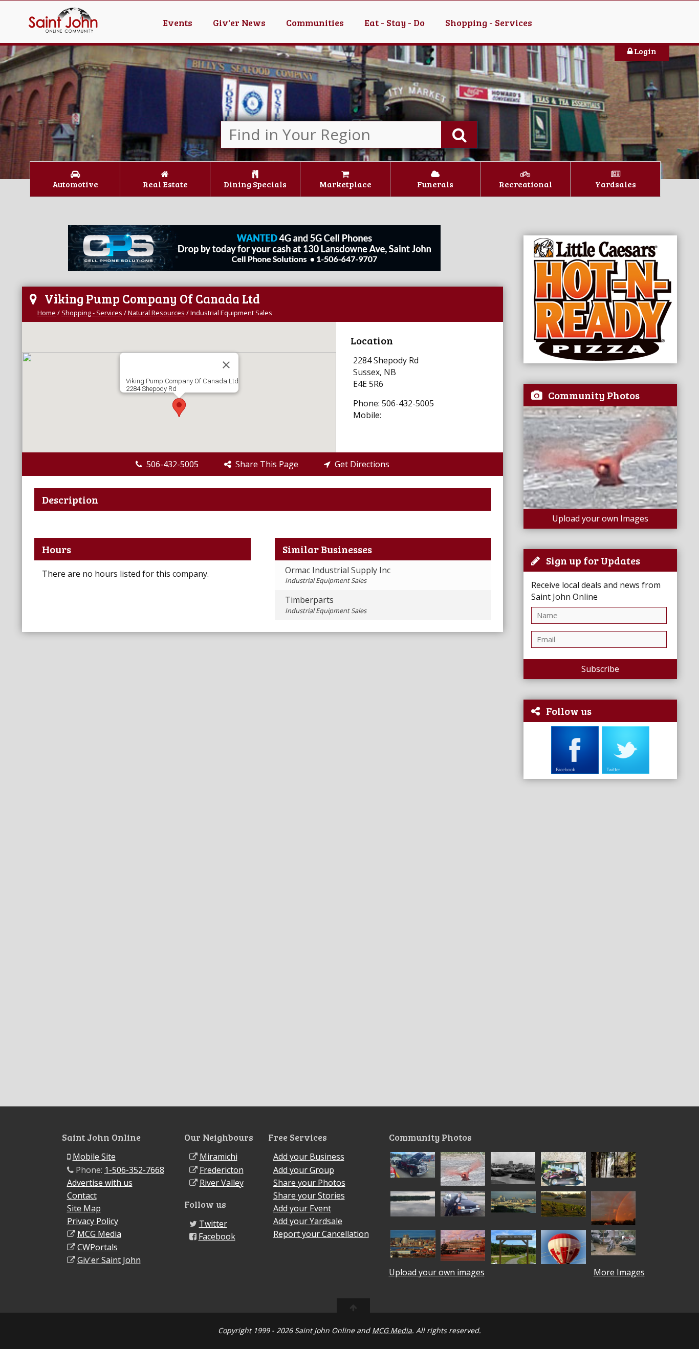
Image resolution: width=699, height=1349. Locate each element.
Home (46, 312)
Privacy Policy (92, 1221)
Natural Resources (156, 312)
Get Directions (360, 464)
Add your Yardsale (307, 1221)
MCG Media (99, 1233)
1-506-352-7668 (134, 1170)
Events (177, 22)
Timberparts (325, 604)
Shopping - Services (488, 22)
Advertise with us (100, 1182)
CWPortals (97, 1247)
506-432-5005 (170, 464)
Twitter (213, 1223)
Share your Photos (309, 1182)
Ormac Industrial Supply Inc (337, 574)
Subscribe (600, 668)
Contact (82, 1195)
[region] (179, 387)
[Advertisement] (600, 942)
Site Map (84, 1208)
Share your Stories (309, 1195)
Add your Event (302, 1208)
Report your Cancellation (321, 1233)
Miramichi (218, 1156)
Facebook (217, 1236)
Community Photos (594, 395)
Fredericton (222, 1170)
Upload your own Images (600, 518)
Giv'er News (239, 22)
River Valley (222, 1182)
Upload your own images (437, 1272)
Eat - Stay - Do (394, 22)
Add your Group (303, 1170)
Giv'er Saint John (109, 1260)
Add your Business (308, 1156)
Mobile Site (94, 1156)
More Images (619, 1272)
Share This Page (264, 464)
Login (644, 51)
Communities (315, 22)
